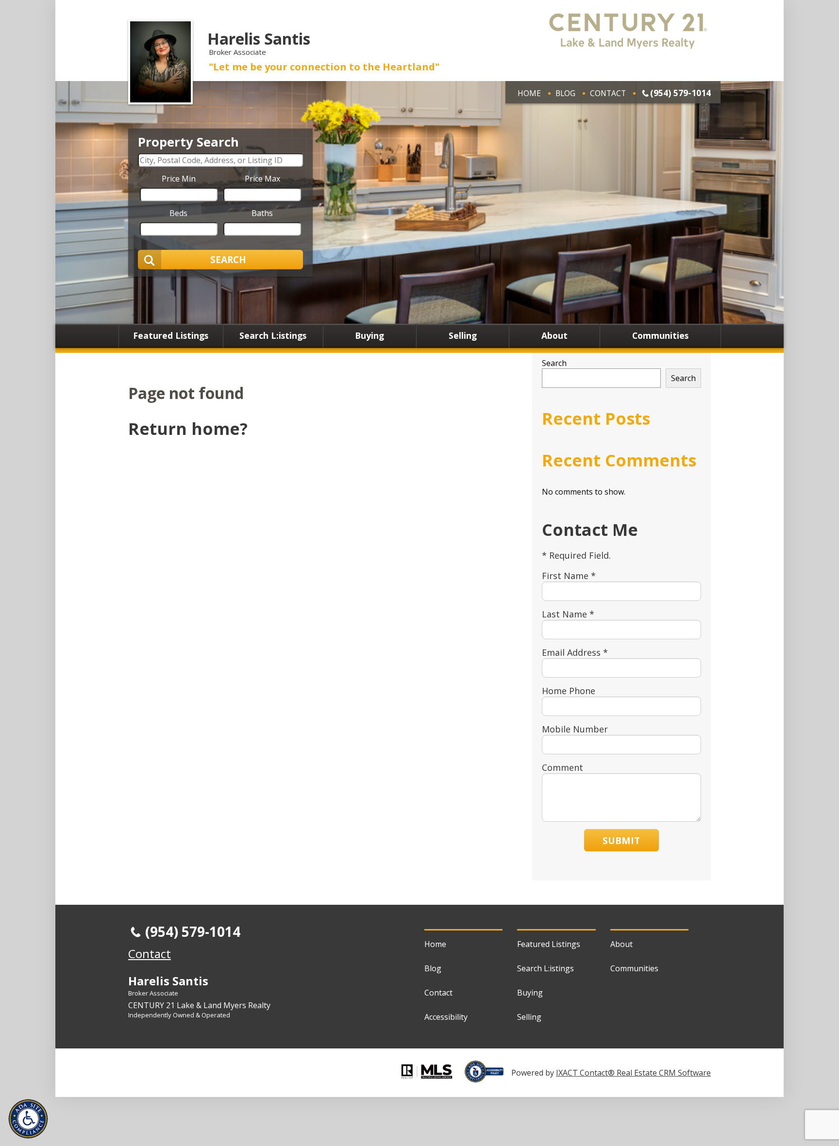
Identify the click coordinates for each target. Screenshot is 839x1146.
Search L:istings (272, 336)
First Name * (569, 575)
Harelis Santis (258, 38)
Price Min (179, 178)
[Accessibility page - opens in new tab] (488, 1077)
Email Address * (575, 652)
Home (529, 93)
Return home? (188, 428)
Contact (608, 93)
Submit (621, 840)
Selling (463, 336)
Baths (262, 212)
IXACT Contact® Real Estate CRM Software (633, 1072)
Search (554, 363)
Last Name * (568, 614)
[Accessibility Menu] (28, 1119)
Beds (178, 212)
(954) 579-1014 (680, 93)
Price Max (262, 178)
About (554, 336)
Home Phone (568, 691)
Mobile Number (575, 729)
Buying (369, 336)
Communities (660, 336)
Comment (562, 767)
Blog (565, 93)
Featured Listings (170, 336)
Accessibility (446, 1017)
